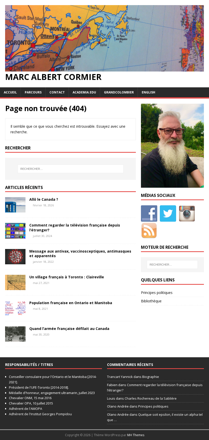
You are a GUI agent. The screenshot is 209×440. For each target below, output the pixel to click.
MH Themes (135, 435)
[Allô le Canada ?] (15, 209)
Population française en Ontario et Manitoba (70, 302)
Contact (57, 92)
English (148, 92)
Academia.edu (84, 92)
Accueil (10, 92)
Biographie (150, 376)
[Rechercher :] (70, 168)
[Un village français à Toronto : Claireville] (15, 286)
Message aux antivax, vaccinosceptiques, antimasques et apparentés (80, 253)
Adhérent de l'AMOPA (25, 408)
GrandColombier (119, 92)
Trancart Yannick (120, 376)
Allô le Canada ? (43, 199)
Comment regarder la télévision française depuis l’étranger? (74, 227)
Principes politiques (157, 292)
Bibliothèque (151, 301)
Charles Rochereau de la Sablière (151, 398)
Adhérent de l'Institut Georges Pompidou (40, 414)
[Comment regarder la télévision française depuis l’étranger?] (15, 235)
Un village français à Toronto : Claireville (66, 277)
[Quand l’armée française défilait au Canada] (15, 338)
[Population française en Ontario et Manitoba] (15, 312)
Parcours (33, 92)
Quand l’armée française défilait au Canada (69, 328)
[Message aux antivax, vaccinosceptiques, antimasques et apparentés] (15, 261)
